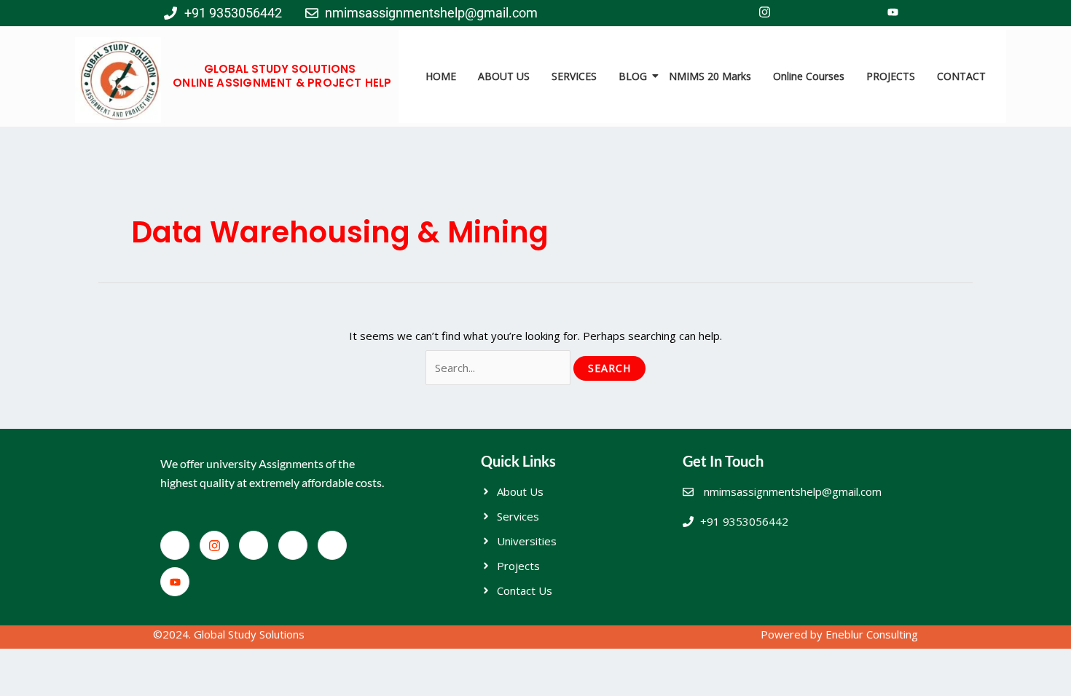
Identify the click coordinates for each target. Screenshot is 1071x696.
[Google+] (860, 13)
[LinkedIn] (828, 13)
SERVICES (574, 76)
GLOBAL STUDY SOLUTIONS (280, 68)
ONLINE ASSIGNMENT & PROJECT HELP (282, 82)
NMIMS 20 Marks (710, 76)
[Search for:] (499, 367)
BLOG (633, 76)
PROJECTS (890, 76)
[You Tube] (892, 13)
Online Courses (808, 76)
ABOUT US (504, 76)
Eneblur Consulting (871, 634)
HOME (440, 76)
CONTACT (961, 76)
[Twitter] (796, 13)
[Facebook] (732, 13)
